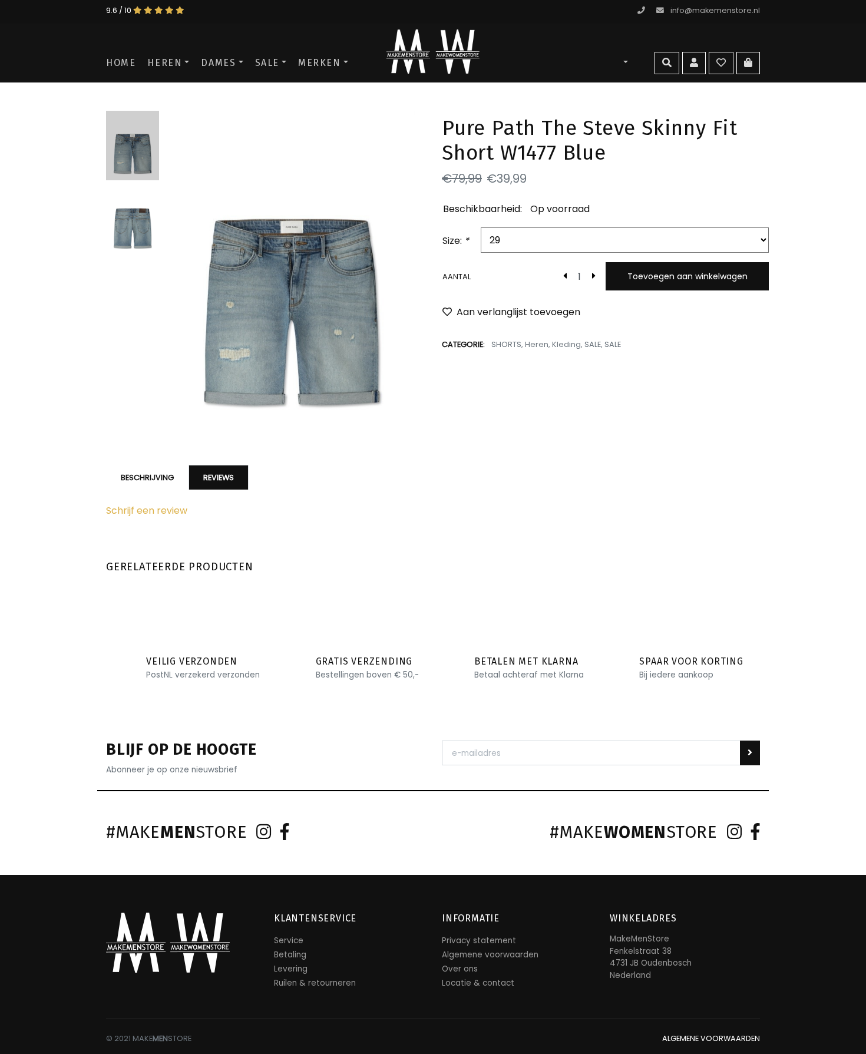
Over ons (460, 968)
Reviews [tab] (218, 478)
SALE (267, 62)
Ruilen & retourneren (315, 983)
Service (288, 940)
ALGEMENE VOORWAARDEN (711, 1038)
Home (120, 62)
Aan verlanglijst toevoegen (518, 312)
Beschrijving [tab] (147, 478)
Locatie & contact (478, 983)
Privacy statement (479, 940)
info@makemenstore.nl (715, 10)
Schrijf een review (146, 510)
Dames (218, 62)
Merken (319, 62)
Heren (164, 62)
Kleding (566, 344)
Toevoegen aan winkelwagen (687, 276)
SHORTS (506, 344)
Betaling (290, 954)
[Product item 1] (291, 274)
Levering (291, 968)
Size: (455, 240)
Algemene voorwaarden (490, 954)
